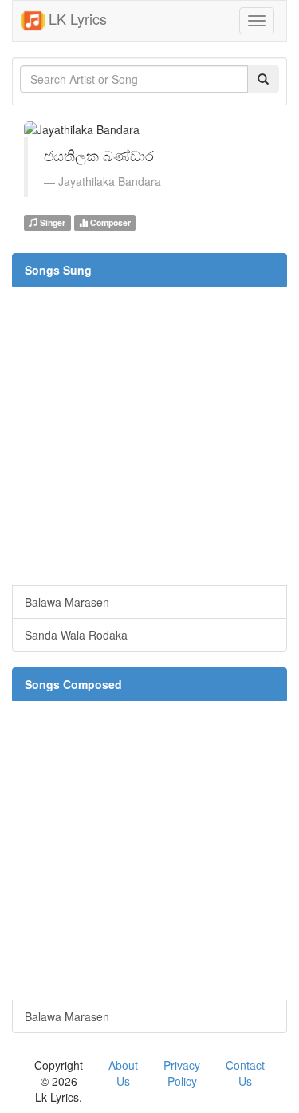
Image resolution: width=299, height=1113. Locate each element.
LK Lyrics (76, 18)
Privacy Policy (181, 1073)
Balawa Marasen (67, 602)
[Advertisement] (149, 435)
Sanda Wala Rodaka (76, 635)
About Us (123, 1073)
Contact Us (245, 1073)
